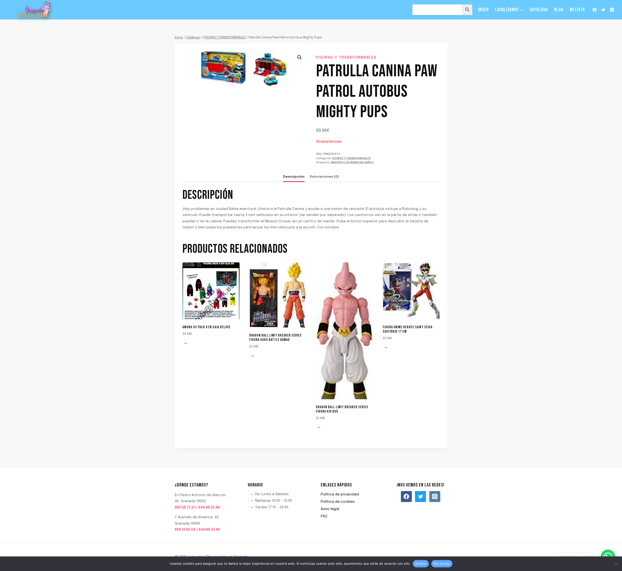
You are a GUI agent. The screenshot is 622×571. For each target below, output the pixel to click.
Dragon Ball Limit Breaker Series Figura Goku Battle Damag (275, 337)
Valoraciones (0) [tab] (324, 176)
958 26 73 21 (185, 508)
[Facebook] (594, 10)
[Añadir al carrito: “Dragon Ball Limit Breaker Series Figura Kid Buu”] (319, 427)
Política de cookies (338, 502)
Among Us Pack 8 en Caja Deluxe (206, 327)
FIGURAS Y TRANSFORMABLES (346, 58)
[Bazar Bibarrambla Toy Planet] (34, 9)
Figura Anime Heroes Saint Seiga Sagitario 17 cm (407, 329)
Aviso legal (330, 509)
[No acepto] (615, 563)
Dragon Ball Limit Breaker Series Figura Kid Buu (342, 409)
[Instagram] (612, 10)
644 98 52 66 (209, 508)
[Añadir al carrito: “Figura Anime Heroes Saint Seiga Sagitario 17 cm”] (386, 348)
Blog (558, 10)
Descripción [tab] (293, 176)
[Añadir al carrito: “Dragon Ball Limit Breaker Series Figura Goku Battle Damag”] (253, 356)
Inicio (483, 10)
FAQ (324, 516)
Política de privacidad (340, 494)
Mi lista (577, 10)
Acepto (421, 563)
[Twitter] (603, 10)
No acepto (442, 563)
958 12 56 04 (185, 530)
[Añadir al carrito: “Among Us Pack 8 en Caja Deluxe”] (186, 343)
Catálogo (539, 10)
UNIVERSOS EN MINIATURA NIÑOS (351, 162)
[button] (299, 57)
